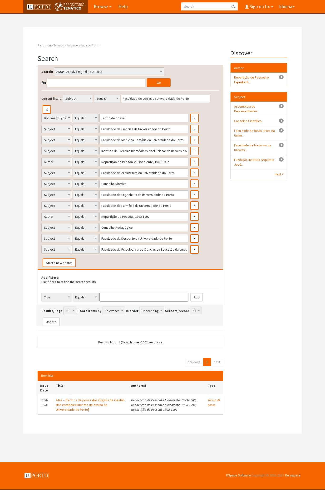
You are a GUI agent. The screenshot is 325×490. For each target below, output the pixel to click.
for (43, 82)
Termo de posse (214, 402)
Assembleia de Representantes (245, 108)
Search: (47, 71)
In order (132, 311)
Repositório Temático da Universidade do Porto (68, 45)
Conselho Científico (248, 121)
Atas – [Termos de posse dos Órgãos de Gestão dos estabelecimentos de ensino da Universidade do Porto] (90, 405)
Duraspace (292, 475)
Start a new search (59, 263)
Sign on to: (260, 6)
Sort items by (90, 311)
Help (123, 6)
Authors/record (177, 311)
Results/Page (52, 311)
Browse (101, 6)
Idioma (285, 6)
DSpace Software (238, 475)
